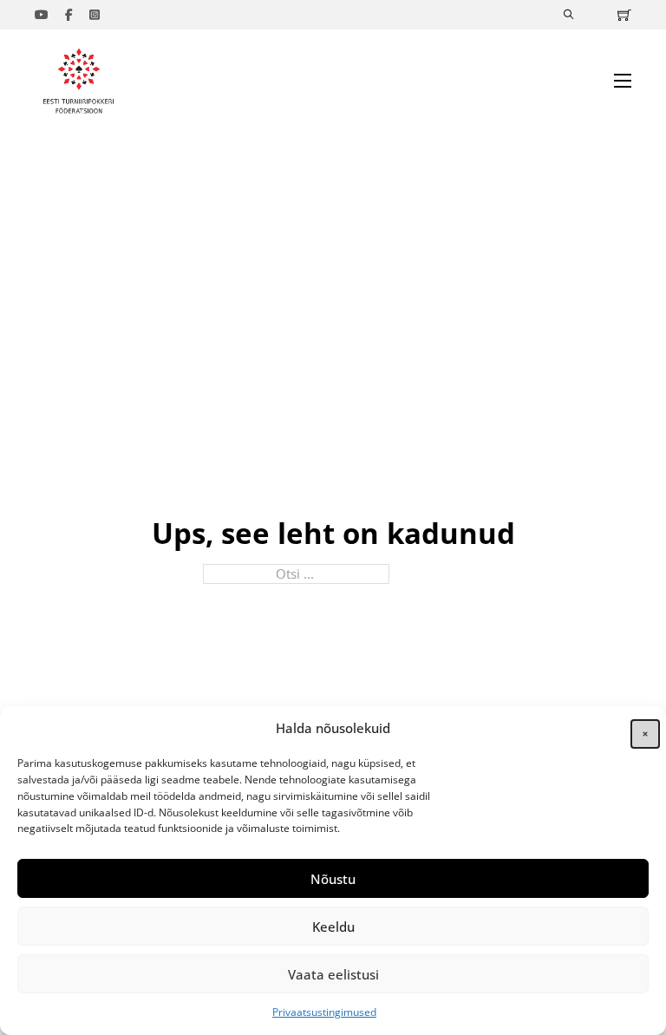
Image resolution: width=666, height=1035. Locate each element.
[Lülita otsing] (569, 14)
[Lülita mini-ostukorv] (624, 15)
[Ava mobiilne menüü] (622, 81)
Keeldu (333, 926)
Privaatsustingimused (324, 1012)
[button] (640, 728)
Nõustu (333, 879)
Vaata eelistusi (333, 974)
